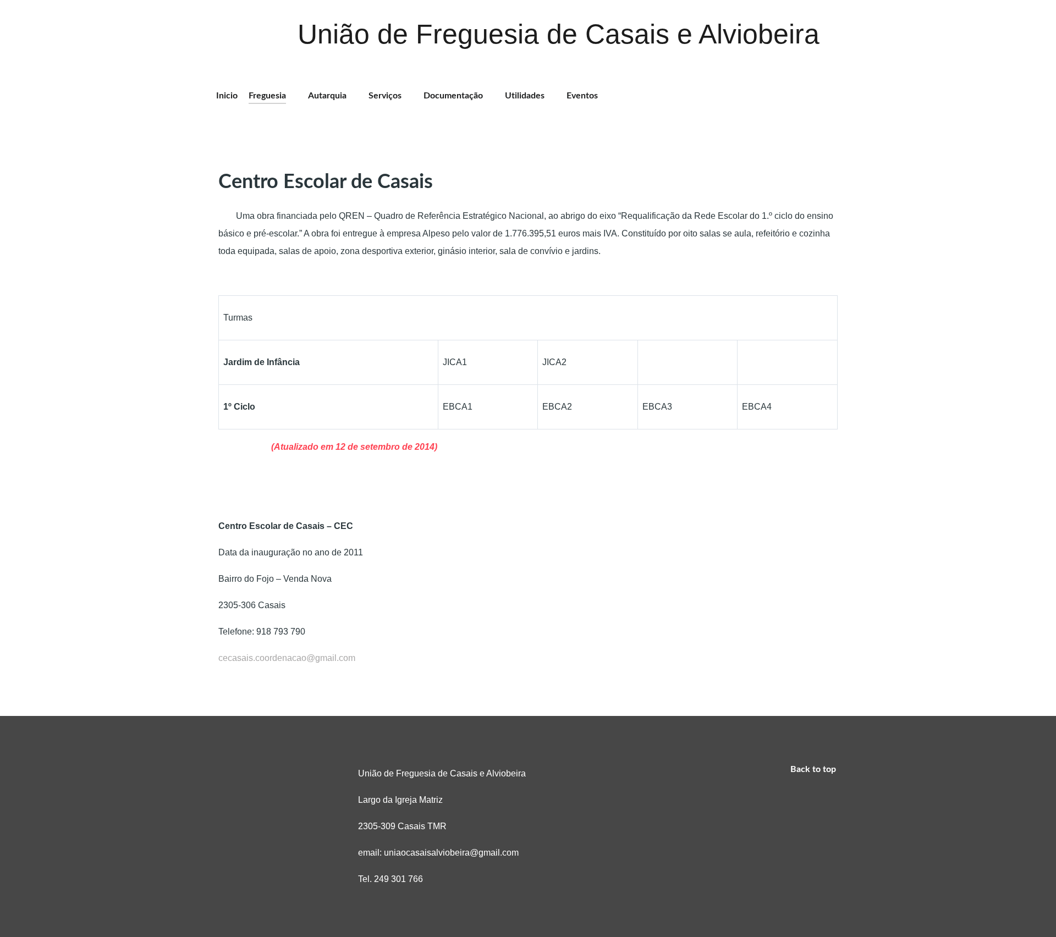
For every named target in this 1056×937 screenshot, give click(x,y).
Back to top (814, 769)
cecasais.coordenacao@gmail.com (286, 658)
